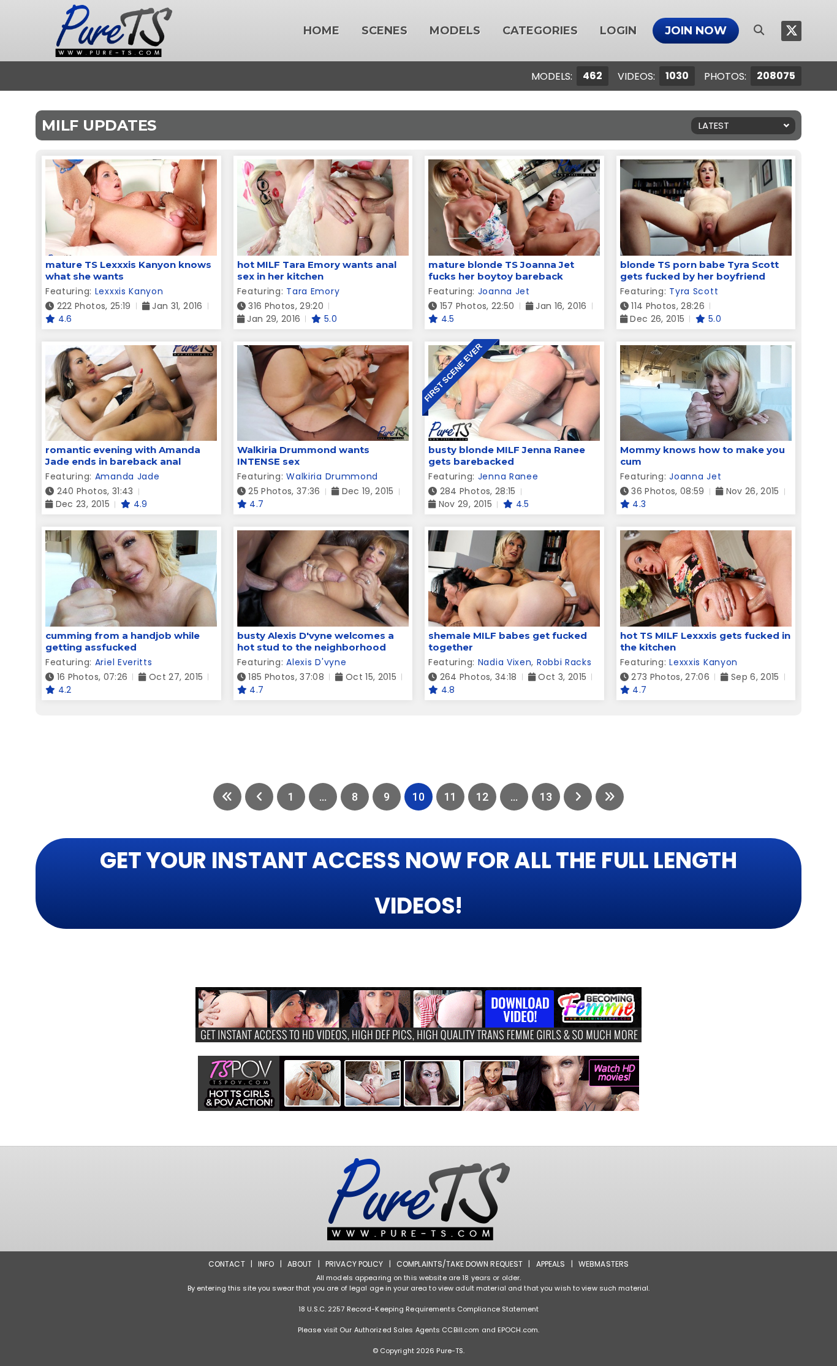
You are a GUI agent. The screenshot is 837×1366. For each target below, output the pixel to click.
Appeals (551, 1264)
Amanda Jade (127, 476)
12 (482, 796)
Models (455, 30)
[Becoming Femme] (418, 1014)
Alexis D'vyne (316, 662)
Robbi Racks (564, 662)
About (299, 1264)
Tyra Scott (693, 291)
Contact (226, 1264)
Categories (540, 30)
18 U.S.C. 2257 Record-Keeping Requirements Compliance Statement (418, 1309)
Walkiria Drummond (332, 476)
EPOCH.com (518, 1330)
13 (546, 796)
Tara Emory (312, 291)
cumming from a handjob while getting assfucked (122, 641)
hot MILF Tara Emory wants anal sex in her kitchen (316, 270)
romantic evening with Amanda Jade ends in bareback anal (122, 455)
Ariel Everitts (124, 662)
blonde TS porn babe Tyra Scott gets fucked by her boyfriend (699, 270)
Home (321, 30)
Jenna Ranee (508, 476)
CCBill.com (460, 1330)
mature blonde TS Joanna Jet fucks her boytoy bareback (501, 270)
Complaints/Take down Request (459, 1264)
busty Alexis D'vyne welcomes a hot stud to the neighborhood (315, 641)
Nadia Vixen (505, 662)
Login (618, 30)
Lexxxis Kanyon (129, 291)
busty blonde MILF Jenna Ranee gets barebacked (506, 455)
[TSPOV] (418, 1083)
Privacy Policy (354, 1264)
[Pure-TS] (114, 30)
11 (450, 796)
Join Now (696, 30)
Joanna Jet (504, 291)
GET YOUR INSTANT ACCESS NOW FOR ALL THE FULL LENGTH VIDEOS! (418, 883)
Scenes (384, 30)
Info (266, 1264)
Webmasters (603, 1264)
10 (418, 796)
